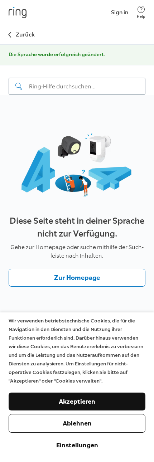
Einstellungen (77, 445)
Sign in (119, 12)
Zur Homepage (77, 277)
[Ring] (18, 12)
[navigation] (77, 80)
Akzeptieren (77, 401)
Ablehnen (77, 423)
